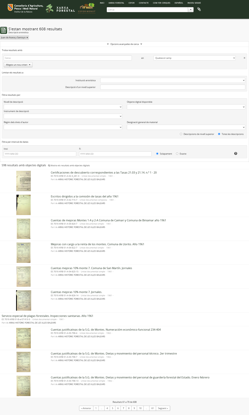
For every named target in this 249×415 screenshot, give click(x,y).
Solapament (165, 153)
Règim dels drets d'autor (16, 122)
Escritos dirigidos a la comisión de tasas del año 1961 (85, 196)
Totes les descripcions (232, 134)
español (179, 2)
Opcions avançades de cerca (124, 44)
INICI (102, 2)
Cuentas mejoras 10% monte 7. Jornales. (76, 292)
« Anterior (86, 408)
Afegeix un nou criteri (16, 64)
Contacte (144, 2)
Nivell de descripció (13, 101)
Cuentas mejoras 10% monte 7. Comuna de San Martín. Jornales (91, 268)
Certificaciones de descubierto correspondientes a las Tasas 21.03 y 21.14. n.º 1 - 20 (104, 172)
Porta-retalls (199, 9)
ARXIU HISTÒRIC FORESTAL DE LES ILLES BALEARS (81, 179)
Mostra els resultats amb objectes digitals (70, 165)
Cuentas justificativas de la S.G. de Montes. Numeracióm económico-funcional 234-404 (106, 329)
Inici (6, 148)
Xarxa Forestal (116, 2)
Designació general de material (142, 122)
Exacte (182, 153)
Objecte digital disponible (139, 101)
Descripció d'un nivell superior (80, 87)
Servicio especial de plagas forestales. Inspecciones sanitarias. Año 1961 (47, 316)
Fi (80, 148)
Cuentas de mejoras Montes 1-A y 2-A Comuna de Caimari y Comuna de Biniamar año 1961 (108, 220)
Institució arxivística (86, 80)
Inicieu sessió (194, 2)
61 (152, 408)
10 (140, 408)
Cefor (131, 2)
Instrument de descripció (16, 111)
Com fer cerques (161, 2)
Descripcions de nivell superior (198, 134)
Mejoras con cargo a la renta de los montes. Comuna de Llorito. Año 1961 (97, 244)
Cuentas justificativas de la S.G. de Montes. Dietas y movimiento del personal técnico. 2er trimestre (114, 353)
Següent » (163, 408)
